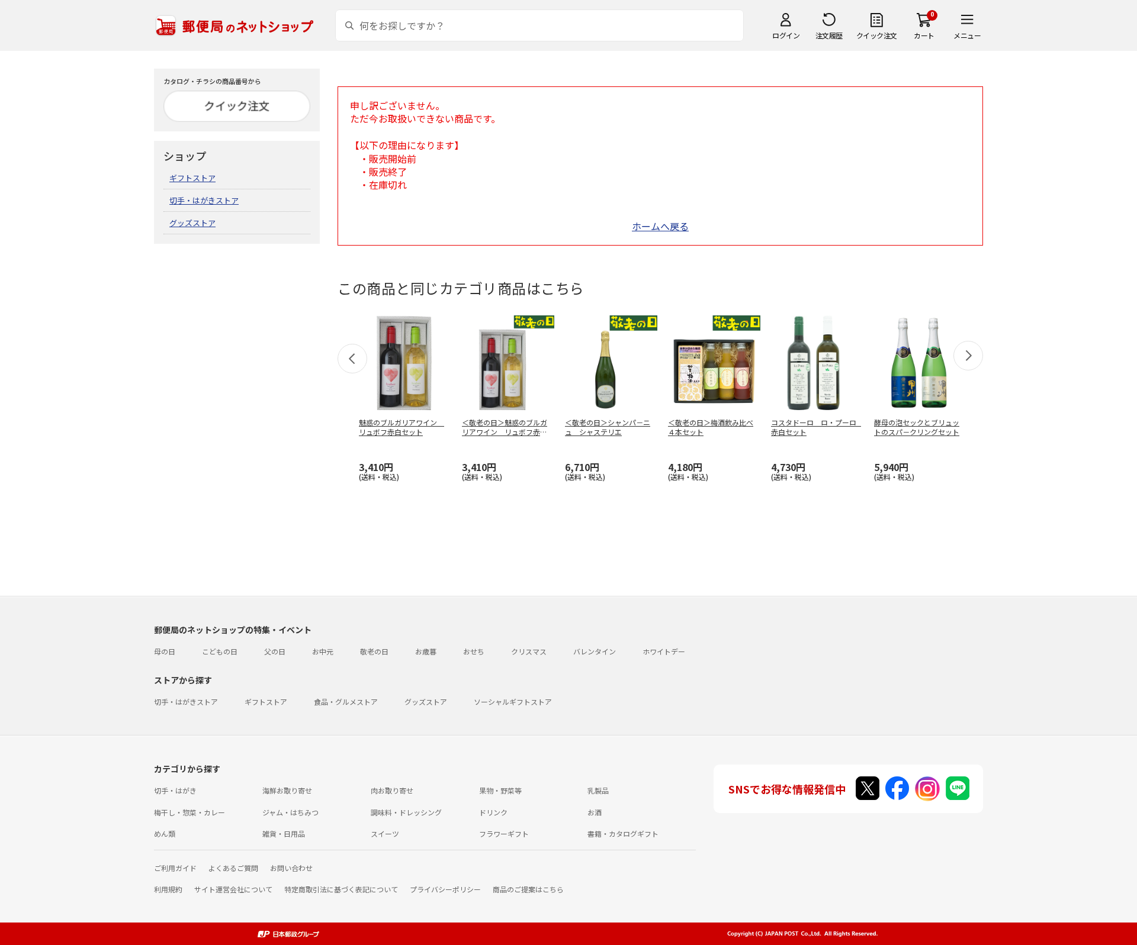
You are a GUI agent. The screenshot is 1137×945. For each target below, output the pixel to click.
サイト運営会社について (233, 889)
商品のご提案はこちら (528, 889)
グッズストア (192, 222)
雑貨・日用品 (283, 833)
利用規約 (168, 889)
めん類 (164, 833)
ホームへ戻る (660, 226)
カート (924, 35)
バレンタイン (594, 651)
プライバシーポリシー (445, 889)
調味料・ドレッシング (406, 812)
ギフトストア (192, 177)
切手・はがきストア (204, 200)
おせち (473, 651)
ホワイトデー (664, 651)
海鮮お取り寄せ (287, 790)
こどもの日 (219, 651)
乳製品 (598, 790)
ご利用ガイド (175, 868)
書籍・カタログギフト (623, 833)
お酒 (594, 812)
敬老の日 (374, 651)
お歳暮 (425, 651)
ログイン (785, 35)
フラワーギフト (504, 833)
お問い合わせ (291, 868)
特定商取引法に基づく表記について (341, 889)
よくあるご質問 (233, 868)
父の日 (274, 651)
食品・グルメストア (346, 701)
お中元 (322, 651)
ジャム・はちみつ (290, 812)
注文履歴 (829, 35)
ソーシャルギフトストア (513, 701)
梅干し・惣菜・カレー (189, 812)
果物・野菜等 (500, 790)
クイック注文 (876, 35)
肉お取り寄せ (392, 790)
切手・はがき (175, 790)
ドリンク (493, 812)
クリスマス (529, 651)
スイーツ (385, 833)
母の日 (164, 651)
